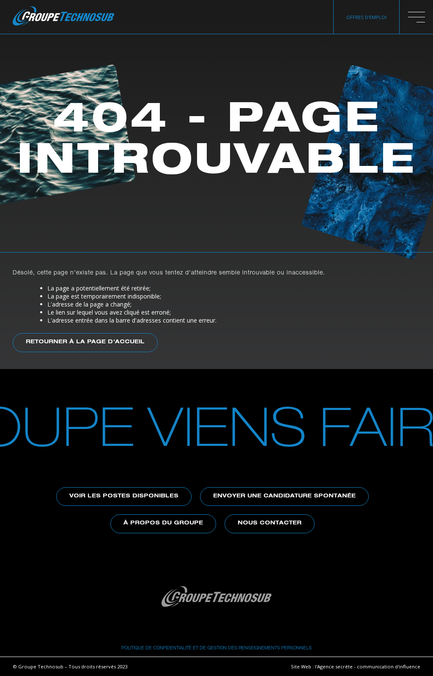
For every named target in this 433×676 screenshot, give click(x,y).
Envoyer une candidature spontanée (284, 496)
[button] (416, 16)
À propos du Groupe (163, 523)
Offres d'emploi (366, 17)
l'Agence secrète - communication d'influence (367, 666)
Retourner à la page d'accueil (85, 342)
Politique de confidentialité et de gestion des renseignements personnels (216, 647)
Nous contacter (269, 523)
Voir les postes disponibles (123, 496)
